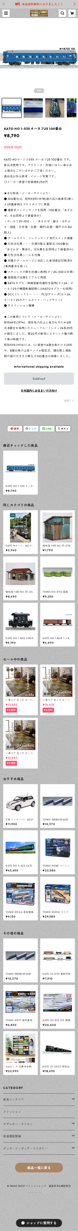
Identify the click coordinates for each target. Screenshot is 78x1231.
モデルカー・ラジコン (18, 1124)
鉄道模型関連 (12, 1136)
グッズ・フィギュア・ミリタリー (25, 1148)
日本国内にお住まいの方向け (39, 390)
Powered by (34, 1192)
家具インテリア (13, 1099)
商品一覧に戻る (39, 1168)
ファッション (12, 1112)
